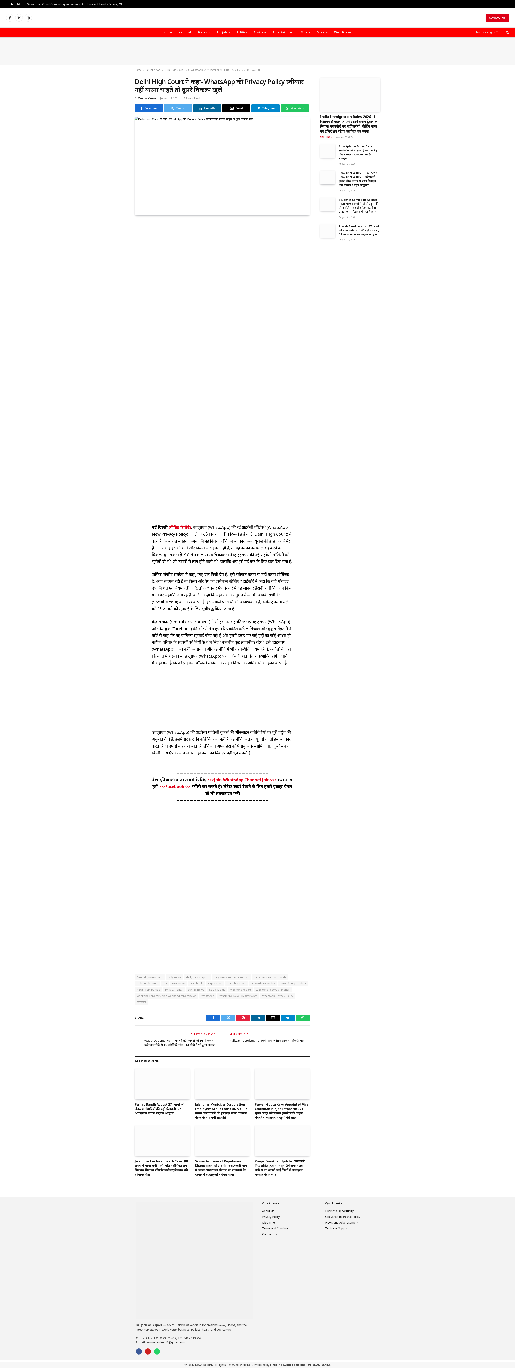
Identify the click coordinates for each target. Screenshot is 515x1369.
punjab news (196, 989)
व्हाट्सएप (141, 1002)
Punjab (222, 32)
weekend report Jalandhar (272, 989)
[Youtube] (148, 1351)
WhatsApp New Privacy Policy (238, 996)
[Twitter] (120, 244)
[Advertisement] (257, 51)
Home (168, 32)
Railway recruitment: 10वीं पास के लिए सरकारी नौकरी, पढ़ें (267, 1040)
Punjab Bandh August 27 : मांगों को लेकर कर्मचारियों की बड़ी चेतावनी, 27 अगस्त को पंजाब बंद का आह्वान (159, 1108)
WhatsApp (207, 996)
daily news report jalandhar (231, 977)
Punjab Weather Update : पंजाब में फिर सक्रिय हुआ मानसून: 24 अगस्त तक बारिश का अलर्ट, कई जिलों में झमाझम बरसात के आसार (279, 1167)
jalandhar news (236, 983)
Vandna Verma (147, 98)
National (184, 32)
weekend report (240, 989)
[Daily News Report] (257, 17)
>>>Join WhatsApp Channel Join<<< (242, 779)
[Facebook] (120, 235)
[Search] (507, 32)
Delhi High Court (147, 983)
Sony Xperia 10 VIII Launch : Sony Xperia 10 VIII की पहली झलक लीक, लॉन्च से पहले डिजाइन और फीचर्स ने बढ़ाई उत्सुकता (358, 179)
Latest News (153, 70)
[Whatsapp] (157, 1351)
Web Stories (343, 32)
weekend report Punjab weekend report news (166, 996)
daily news (174, 977)
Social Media (217, 989)
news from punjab (148, 989)
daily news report (197, 977)
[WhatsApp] (120, 290)
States (202, 32)
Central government (150, 977)
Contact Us (497, 17)
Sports (305, 32)
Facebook (197, 983)
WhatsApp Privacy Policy (277, 996)
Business (260, 32)
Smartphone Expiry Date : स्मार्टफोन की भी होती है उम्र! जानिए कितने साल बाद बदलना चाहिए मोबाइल (358, 152)
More (320, 32)
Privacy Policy (173, 989)
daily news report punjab (270, 977)
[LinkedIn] (120, 253)
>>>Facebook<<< (175, 786)
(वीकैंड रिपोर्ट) (179, 527)
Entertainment (284, 32)
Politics (242, 32)
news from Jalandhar (293, 983)
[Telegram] (120, 281)
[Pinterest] (120, 262)
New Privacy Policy (263, 983)
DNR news (178, 983)
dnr (165, 983)
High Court (214, 983)
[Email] (120, 272)
